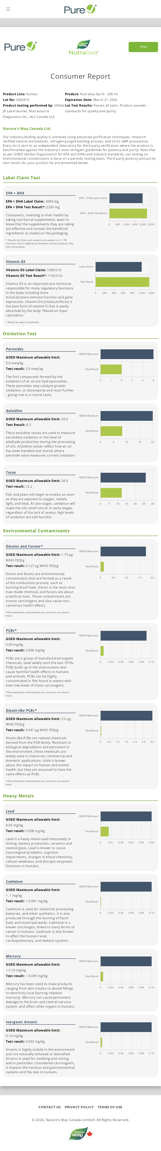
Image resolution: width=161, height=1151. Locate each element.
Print (143, 47)
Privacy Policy (79, 1107)
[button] (8, 9)
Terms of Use (110, 1107)
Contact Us (49, 1107)
